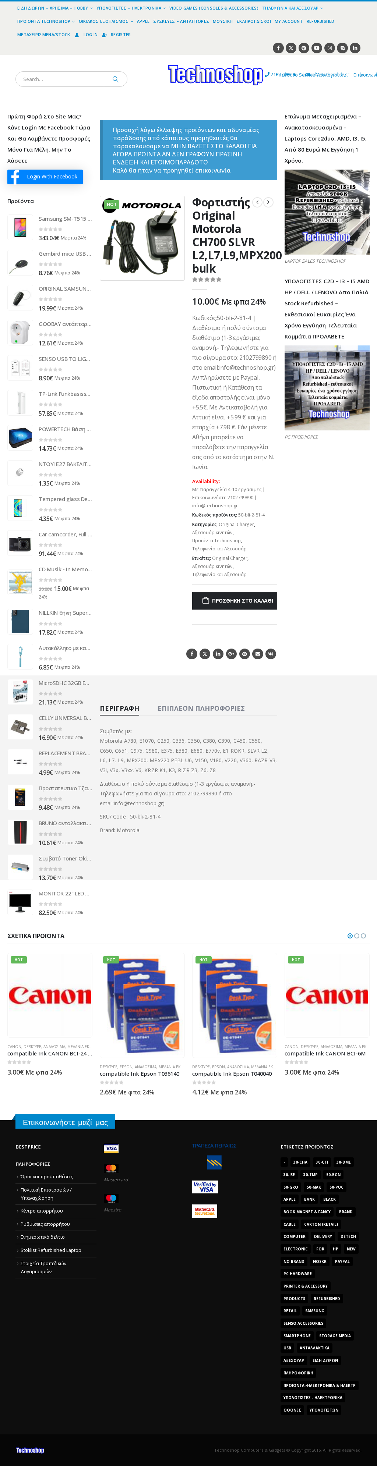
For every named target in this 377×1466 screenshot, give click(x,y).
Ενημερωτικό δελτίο (43, 1237)
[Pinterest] (304, 48)
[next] (268, 202)
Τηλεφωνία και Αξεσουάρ (290, 8)
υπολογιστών (324, 1410)
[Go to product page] (20, 227)
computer (294, 1236)
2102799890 (270, 74)
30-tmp (310, 1174)
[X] (291, 48)
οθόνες (292, 1410)
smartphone (297, 1335)
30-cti (322, 1162)
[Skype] (342, 48)
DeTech (348, 1236)
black (329, 1199)
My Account (289, 21)
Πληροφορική (298, 1373)
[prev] (257, 202)
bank (309, 1199)
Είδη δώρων (325, 1360)
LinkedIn (218, 654)
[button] (174, 270)
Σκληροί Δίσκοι (253, 21)
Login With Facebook (52, 176)
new (351, 1249)
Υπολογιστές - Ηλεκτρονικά (312, 1397)
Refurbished (321, 21)
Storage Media (335, 1335)
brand (346, 1211)
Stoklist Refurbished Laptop (51, 1250)
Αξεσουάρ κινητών (212, 532)
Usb (287, 1347)
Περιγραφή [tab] (119, 708)
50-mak (314, 1187)
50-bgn (333, 1174)
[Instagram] (329, 48)
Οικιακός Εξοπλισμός (104, 21)
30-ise (289, 1174)
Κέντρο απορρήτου (42, 1211)
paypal (342, 1261)
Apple (143, 21)
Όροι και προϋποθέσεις (47, 1177)
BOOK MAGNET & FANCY (307, 1211)
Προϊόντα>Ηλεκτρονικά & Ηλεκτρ (319, 1385)
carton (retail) (321, 1224)
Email (257, 654)
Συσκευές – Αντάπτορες (181, 21)
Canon (14, 1046)
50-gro (290, 1187)
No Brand (293, 1261)
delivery (323, 1236)
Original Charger (236, 524)
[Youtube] (316, 48)
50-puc (336, 1187)
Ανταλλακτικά (315, 1347)
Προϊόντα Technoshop (43, 21)
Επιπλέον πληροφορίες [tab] (201, 708)
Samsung (314, 1310)
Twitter (205, 654)
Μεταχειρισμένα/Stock (43, 34)
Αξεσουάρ (293, 1360)
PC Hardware (297, 1273)
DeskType (32, 1046)
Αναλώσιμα (54, 1046)
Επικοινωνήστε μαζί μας (65, 1122)
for (320, 1249)
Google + (231, 654)
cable (289, 1224)
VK (270, 654)
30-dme (344, 1162)
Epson (126, 1066)
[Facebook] (278, 48)
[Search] (115, 79)
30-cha (300, 1162)
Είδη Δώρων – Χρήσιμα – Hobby (52, 8)
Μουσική (223, 21)
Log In (91, 34)
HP (335, 1249)
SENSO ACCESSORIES (303, 1323)
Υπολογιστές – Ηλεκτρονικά (128, 8)
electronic (295, 1249)
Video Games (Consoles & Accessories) (213, 8)
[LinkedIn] (355, 48)
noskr (320, 1261)
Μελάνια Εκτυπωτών (87, 1046)
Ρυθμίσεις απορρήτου (45, 1224)
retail (290, 1310)
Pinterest (244, 654)
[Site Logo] (147, 59)
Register (121, 34)
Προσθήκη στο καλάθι (242, 600)
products (294, 1298)
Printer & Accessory (305, 1286)
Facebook (191, 654)
